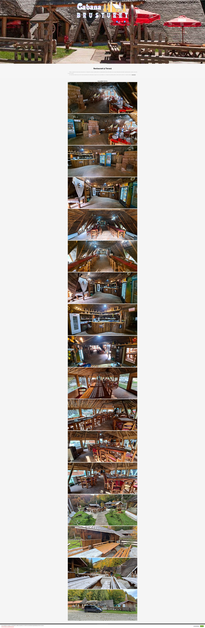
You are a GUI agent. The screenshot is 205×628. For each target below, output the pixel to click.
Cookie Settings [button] (196, 626)
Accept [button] (202, 626)
